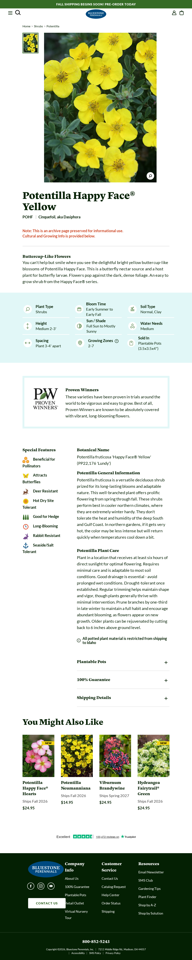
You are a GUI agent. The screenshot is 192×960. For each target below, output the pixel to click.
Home (26, 26)
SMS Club (145, 880)
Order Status (111, 903)
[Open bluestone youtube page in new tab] (51, 887)
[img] (116, 341)
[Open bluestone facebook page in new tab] (30, 887)
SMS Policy (95, 953)
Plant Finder (147, 897)
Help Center (110, 895)
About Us (72, 878)
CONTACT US (47, 903)
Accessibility (78, 953)
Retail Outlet (74, 903)
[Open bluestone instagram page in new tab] (41, 887)
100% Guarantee (77, 887)
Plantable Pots (75, 895)
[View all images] (100, 107)
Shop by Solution (150, 913)
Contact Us (110, 878)
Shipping (108, 911)
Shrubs (38, 26)
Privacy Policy (113, 953)
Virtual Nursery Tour (76, 914)
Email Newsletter (151, 872)
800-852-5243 (96, 941)
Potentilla (52, 26)
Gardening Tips (149, 888)
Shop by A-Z (147, 905)
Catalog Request (114, 887)
